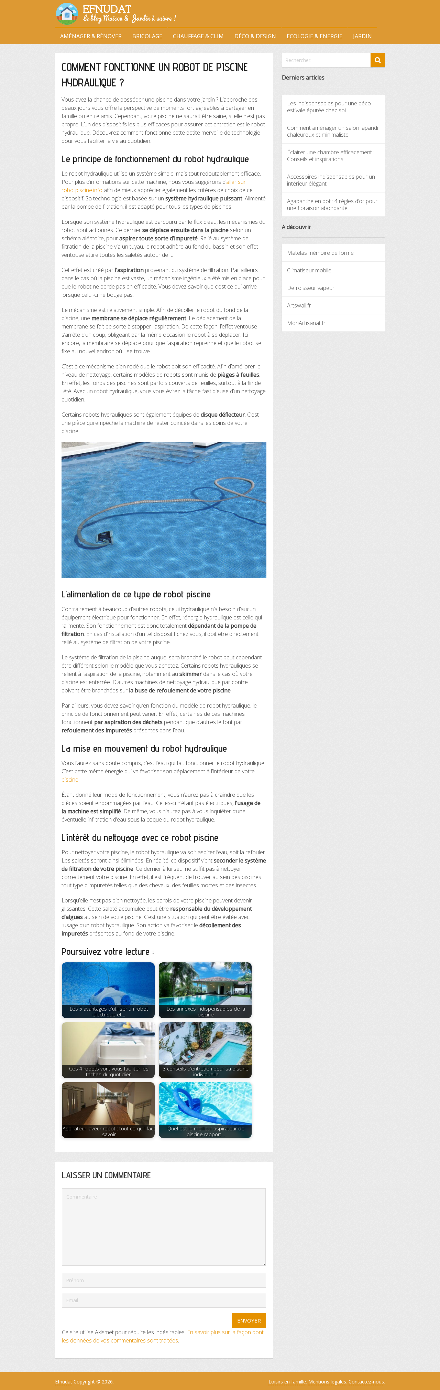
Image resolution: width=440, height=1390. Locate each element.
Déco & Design (255, 36)
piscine (70, 779)
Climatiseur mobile (309, 270)
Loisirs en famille (287, 1381)
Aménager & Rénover (91, 36)
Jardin (362, 36)
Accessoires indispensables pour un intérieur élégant (331, 180)
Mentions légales (327, 1381)
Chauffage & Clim (198, 36)
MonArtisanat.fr (306, 323)
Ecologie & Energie (314, 36)
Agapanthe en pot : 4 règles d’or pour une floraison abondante (332, 204)
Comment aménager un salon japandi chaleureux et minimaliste (332, 131)
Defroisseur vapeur (310, 288)
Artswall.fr (299, 305)
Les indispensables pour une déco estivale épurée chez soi (329, 107)
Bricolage (147, 36)
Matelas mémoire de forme (320, 253)
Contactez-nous (366, 1381)
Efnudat (63, 1381)
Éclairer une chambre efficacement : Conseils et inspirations (330, 155)
